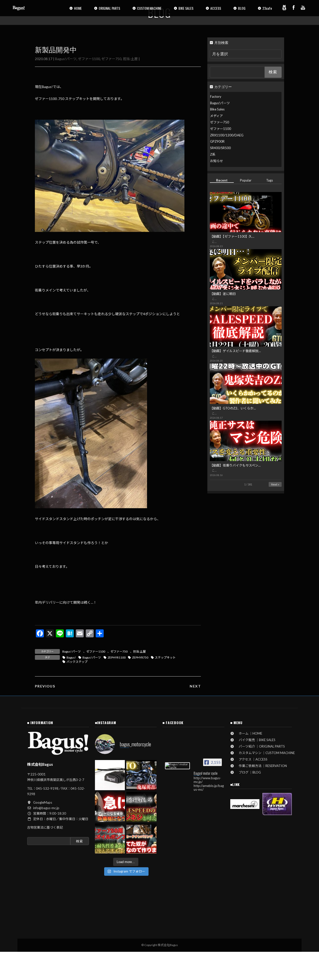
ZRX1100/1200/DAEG (226, 135)
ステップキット (165, 657)
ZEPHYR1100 (117, 657)
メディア (216, 116)
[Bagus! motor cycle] (177, 765)
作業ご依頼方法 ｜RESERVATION (261, 766)
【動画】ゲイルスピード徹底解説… (235, 351)
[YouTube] (303, 7)
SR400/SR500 (220, 148)
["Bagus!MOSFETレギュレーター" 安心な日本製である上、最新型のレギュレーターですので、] (110, 775)
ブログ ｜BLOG (248, 772)
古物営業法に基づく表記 (45, 827)
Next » (275, 484)
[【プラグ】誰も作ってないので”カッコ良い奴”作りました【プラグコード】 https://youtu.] (141, 838)
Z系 (212, 154)
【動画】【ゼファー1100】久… (232, 236)
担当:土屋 (130, 59)
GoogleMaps (42, 802)
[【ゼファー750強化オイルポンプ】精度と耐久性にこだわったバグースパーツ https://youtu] (110, 838)
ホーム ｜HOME (249, 733)
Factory (215, 96)
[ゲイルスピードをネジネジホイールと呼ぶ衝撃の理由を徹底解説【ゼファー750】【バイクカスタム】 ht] (141, 807)
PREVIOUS (45, 686)
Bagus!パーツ (66, 59)
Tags (269, 180)
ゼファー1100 (89, 59)
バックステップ (77, 662)
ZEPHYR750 (140, 657)
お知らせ (216, 161)
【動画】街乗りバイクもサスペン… (235, 465)
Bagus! (71, 657)
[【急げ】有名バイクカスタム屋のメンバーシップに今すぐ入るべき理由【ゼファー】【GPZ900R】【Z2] (110, 807)
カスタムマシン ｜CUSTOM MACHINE (265, 753)
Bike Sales (217, 109)
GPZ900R (217, 141)
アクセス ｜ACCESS (251, 759)
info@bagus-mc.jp (46, 808)
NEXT (195, 686)
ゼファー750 (111, 59)
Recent (222, 180)
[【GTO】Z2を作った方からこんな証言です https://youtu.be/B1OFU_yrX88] (141, 775)
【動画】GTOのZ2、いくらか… (233, 408)
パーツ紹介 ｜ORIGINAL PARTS (260, 746)
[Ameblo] (284, 7)
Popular (245, 180)
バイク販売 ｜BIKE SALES (255, 740)
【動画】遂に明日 (223, 294)
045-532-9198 (47, 788)
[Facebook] (293, 7)
